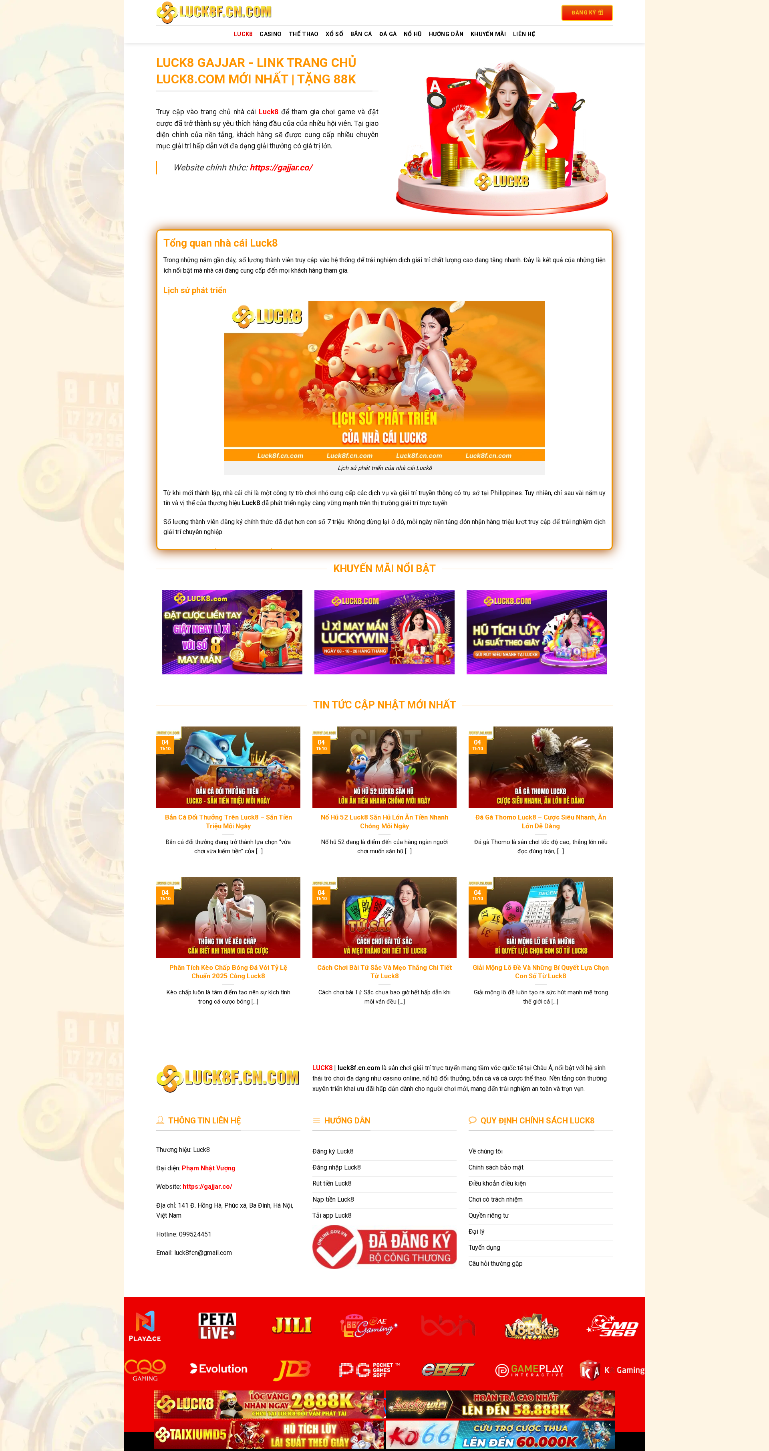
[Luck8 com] (223, 12)
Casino (271, 34)
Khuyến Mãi (488, 34)
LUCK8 (243, 34)
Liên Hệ (524, 34)
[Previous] (175, 638)
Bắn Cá (361, 34)
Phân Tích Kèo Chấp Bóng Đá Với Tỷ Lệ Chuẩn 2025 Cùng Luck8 (228, 972)
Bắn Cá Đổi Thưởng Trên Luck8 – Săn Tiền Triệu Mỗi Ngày (228, 822)
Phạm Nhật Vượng (209, 1168)
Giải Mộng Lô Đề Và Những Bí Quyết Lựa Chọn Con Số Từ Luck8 (541, 972)
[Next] (593, 638)
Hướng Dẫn (446, 34)
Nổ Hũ (412, 34)
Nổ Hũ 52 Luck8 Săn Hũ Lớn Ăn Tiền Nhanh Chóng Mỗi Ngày (384, 822)
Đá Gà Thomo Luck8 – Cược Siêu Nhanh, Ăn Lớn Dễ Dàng (540, 822)
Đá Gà (388, 34)
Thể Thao (303, 34)
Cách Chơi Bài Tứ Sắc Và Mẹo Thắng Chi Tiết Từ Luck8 (384, 972)
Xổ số (334, 34)
